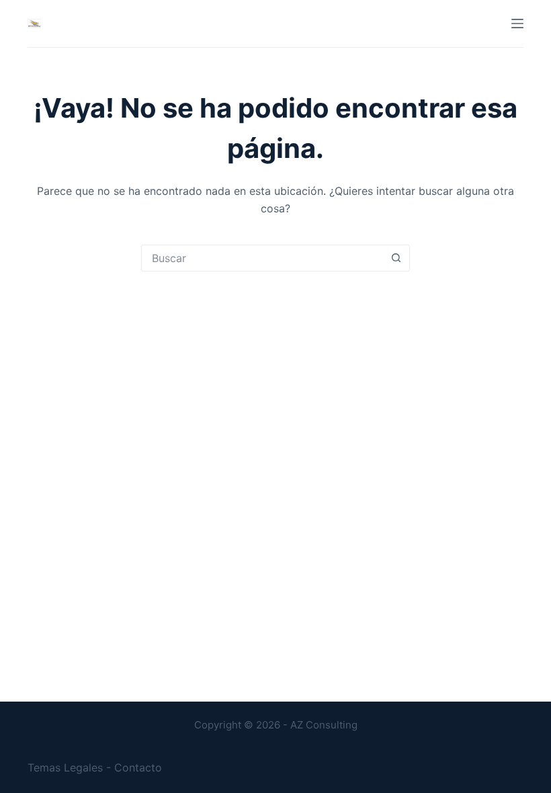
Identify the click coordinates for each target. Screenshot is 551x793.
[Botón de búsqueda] (395, 258)
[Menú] (517, 23)
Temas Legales (65, 767)
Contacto (138, 767)
